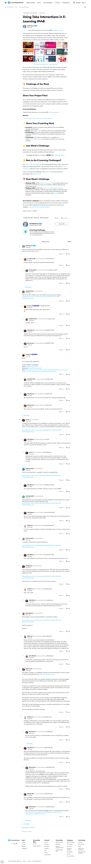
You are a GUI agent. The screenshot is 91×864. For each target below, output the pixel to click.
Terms (24, 861)
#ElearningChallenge (35, 139)
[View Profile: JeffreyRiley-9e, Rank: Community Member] (25, 331)
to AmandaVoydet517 (49, 512)
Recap (61, 30)
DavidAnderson (30, 25)
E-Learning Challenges (24, 7)
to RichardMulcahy (47, 636)
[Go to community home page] (16, 2)
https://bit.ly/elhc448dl (35, 368)
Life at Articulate (70, 856)
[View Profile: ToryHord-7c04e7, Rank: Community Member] (23, 539)
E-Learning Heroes (9, 7)
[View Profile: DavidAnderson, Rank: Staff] (24, 26)
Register (78, 2)
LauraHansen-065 (31, 258)
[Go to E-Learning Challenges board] (25, 231)
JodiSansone (30, 525)
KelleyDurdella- (30, 793)
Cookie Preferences (36, 861)
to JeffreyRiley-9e (47, 452)
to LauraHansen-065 (51, 270)
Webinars (24, 846)
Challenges (24, 848)
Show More (28, 287)
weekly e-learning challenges (33, 164)
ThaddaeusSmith (33, 270)
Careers (68, 853)
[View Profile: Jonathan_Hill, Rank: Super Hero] (25, 306)
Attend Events (47, 854)
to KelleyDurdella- (50, 806)
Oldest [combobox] (70, 241)
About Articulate (70, 842)
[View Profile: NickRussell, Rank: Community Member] (25, 637)
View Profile (61, 223)
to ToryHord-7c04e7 (49, 554)
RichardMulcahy (29, 613)
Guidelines (58, 844)
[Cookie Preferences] (2, 862)
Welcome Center (59, 842)
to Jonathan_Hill (50, 318)
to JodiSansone (49, 600)
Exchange (46, 844)
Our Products (70, 844)
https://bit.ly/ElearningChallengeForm (39, 207)
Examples (46, 848)
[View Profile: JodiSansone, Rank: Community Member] (25, 526)
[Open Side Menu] (5, 3)
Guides (23, 842)
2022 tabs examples (39, 64)
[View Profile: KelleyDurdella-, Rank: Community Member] (25, 794)
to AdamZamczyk (47, 716)
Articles (34, 843)
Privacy (29, 861)
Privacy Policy (81, 844)
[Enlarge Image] (45, 52)
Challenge (56, 30)
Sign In (83, 2)
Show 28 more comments (28, 827)
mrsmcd (27, 419)
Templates (51, 188)
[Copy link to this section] (51, 84)
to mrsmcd (46, 439)
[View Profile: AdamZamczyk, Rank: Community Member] (25, 344)
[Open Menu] (85, 7)
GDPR (79, 846)
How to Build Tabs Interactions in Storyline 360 (39, 118)
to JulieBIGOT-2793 (44, 305)
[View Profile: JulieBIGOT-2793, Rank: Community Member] (23, 292)
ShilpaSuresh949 (29, 468)
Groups (46, 852)
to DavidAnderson (49, 258)
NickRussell (29, 636)
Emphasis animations (46, 183)
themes (56, 193)
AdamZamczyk (30, 343)
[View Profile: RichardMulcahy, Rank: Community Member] (23, 614)
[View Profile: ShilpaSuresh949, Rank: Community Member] (23, 469)
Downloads (46, 846)
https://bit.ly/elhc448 (32, 366)
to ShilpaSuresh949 (49, 484)
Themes (45, 188)
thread (39, 130)
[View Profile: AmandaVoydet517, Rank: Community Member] (23, 497)
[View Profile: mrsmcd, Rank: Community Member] (23, 420)
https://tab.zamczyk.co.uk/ (47, 674)
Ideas (45, 850)
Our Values (69, 846)
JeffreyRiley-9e (30, 330)
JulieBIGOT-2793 (29, 291)
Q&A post (48, 171)
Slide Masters (59, 188)
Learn (16, 7)
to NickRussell (49, 655)
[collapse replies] (19, 245)
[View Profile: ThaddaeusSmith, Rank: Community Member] (26, 270)
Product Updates (37, 845)
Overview (80, 842)
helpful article (37, 174)
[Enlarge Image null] (45, 197)
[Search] (74, 2)
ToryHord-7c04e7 (29, 538)
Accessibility (70, 851)
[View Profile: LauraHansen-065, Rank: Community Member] (25, 259)
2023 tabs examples (51, 64)
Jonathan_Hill (30, 305)
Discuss (46, 842)
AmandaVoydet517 (29, 496)
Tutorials (24, 844)
